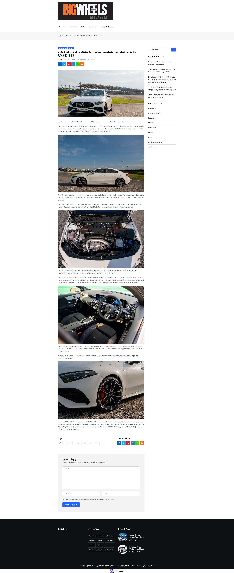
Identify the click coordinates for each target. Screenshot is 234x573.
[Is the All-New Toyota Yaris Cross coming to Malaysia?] (122, 537)
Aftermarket (152, 108)
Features (92, 27)
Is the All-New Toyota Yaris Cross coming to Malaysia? (137, 537)
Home (61, 27)
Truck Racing (152, 147)
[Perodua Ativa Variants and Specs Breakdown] (122, 549)
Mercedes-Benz (93, 443)
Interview (151, 123)
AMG (69, 443)
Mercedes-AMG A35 (79, 443)
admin (61, 59)
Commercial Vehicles (107, 27)
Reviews (83, 27)
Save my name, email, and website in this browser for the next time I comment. (90, 499)
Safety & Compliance (155, 142)
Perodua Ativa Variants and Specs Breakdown (137, 549)
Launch (150, 132)
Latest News (72, 27)
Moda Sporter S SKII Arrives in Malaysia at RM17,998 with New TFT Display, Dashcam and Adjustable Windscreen (162, 79)
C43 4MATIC (76, 122)
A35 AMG (61, 443)
